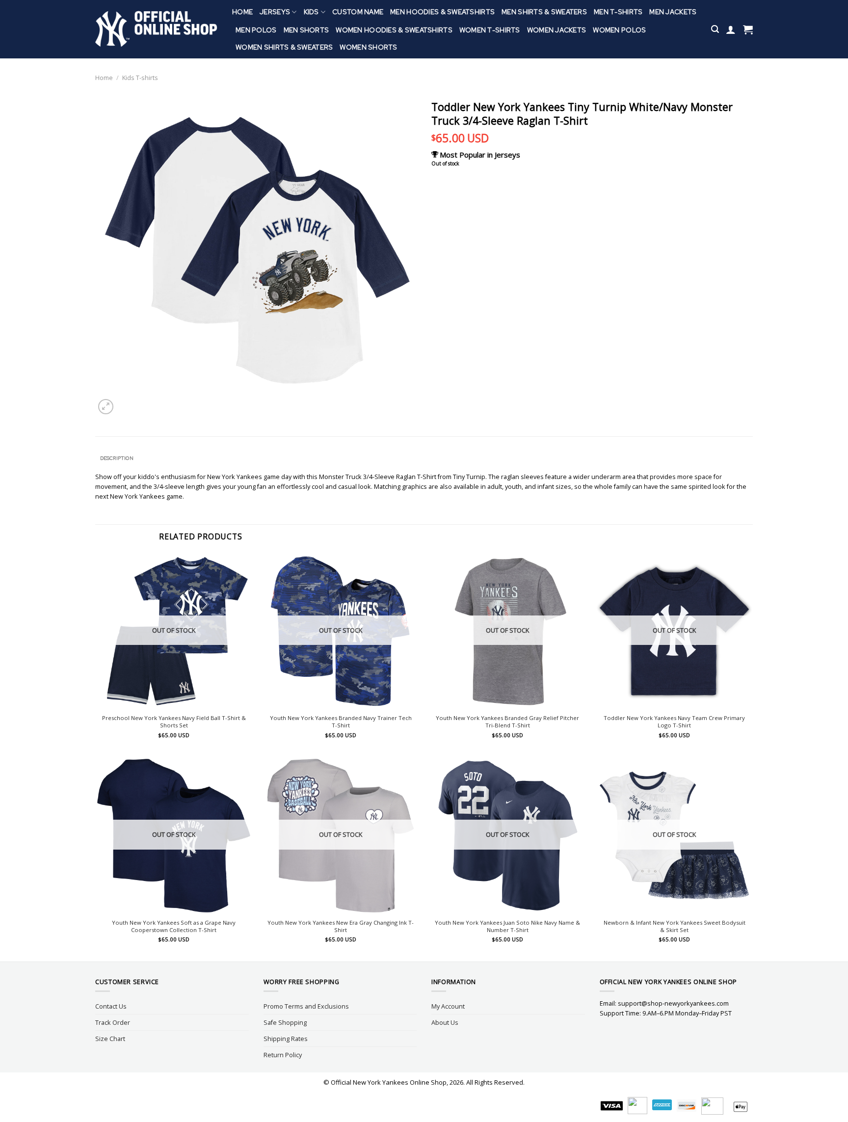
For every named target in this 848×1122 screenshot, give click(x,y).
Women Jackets (556, 30)
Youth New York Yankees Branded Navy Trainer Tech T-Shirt (341, 722)
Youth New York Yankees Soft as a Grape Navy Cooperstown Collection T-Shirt (174, 926)
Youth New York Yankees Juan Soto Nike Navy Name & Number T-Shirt (507, 926)
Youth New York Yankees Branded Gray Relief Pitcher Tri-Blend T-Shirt (507, 722)
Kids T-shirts (140, 77)
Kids (311, 11)
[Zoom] (105, 406)
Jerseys (275, 11)
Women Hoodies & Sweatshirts (394, 30)
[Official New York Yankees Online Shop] (156, 29)
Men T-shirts (618, 11)
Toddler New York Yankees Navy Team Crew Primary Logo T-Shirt (674, 722)
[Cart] (748, 29)
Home (242, 11)
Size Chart (110, 1038)
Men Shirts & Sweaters (544, 11)
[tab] (116, 458)
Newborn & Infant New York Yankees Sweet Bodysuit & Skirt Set (674, 926)
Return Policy (283, 1054)
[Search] (715, 29)
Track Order (112, 1022)
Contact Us (111, 1006)
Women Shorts (368, 47)
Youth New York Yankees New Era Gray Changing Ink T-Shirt (340, 926)
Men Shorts (306, 30)
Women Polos (619, 30)
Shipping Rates (286, 1038)
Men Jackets (672, 11)
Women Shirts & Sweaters (284, 47)
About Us (444, 1022)
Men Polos (256, 30)
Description (116, 458)
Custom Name (357, 11)
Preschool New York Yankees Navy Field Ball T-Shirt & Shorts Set (174, 722)
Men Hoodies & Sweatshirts (442, 11)
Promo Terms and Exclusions (306, 1006)
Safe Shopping (285, 1022)
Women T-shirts (489, 30)
